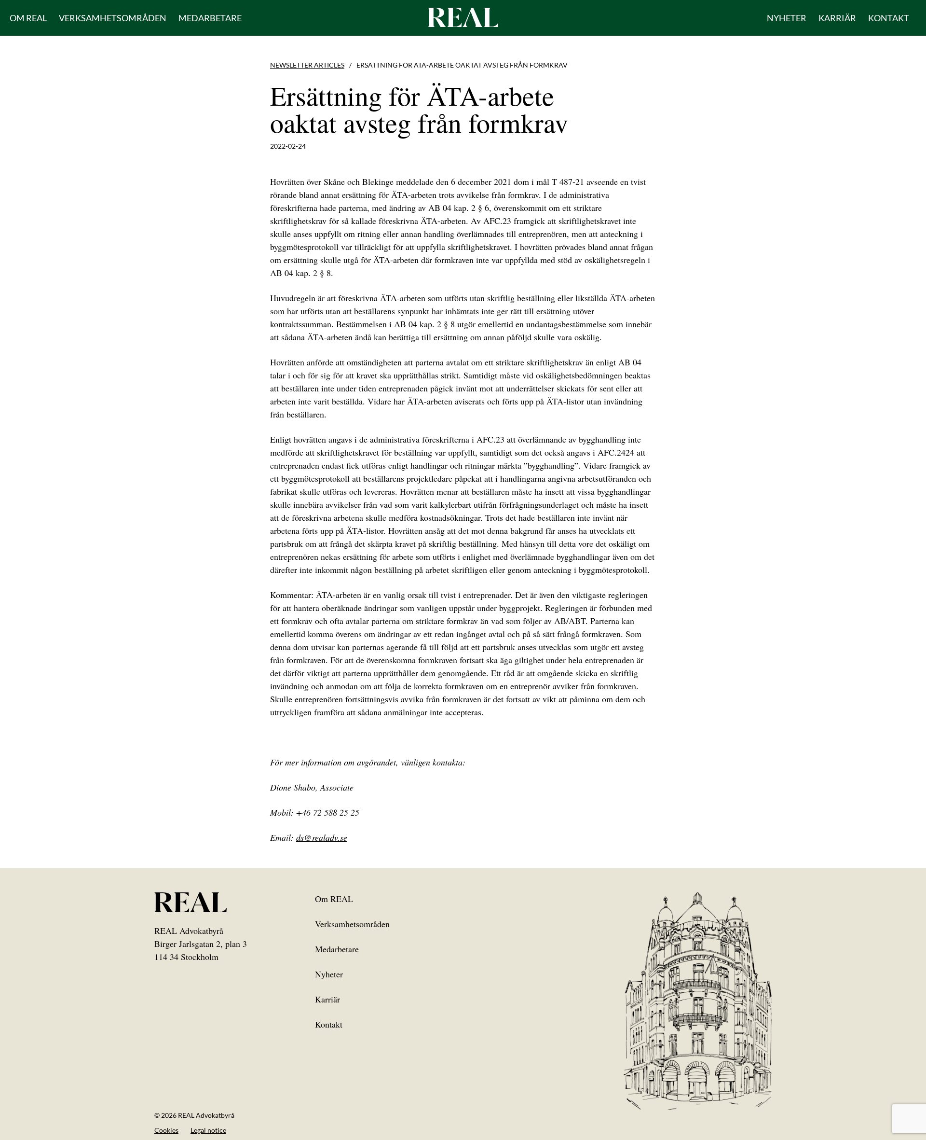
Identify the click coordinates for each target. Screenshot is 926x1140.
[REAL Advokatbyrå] (463, 17)
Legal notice (208, 1130)
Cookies (166, 1130)
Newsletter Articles (307, 65)
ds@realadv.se (321, 837)
